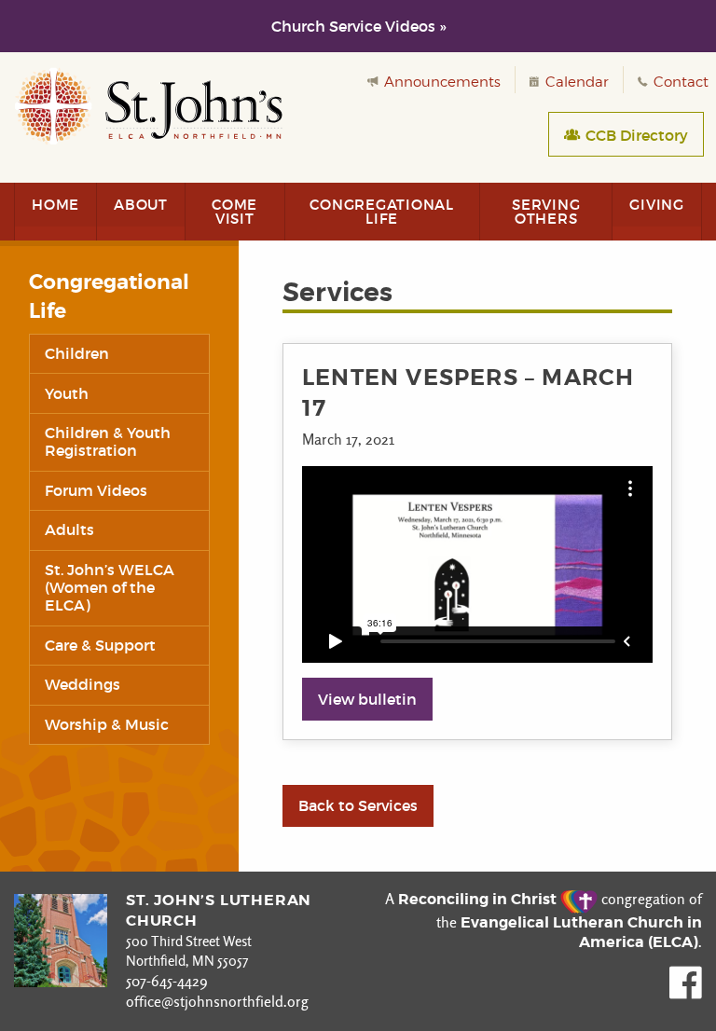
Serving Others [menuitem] (546, 211)
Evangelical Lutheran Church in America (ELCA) (581, 932)
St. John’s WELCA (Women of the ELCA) (109, 587)
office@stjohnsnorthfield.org (217, 1001)
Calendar (575, 82)
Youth (67, 393)
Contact (679, 82)
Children (77, 353)
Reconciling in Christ (479, 899)
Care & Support (100, 645)
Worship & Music (107, 724)
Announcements (440, 82)
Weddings (82, 684)
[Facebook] (685, 994)
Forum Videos (96, 490)
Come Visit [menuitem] (234, 211)
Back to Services (358, 805)
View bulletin (367, 699)
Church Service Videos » (358, 26)
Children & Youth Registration (108, 441)
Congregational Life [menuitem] (382, 211)
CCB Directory (635, 135)
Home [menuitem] (55, 204)
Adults (69, 529)
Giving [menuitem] (656, 204)
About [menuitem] (141, 204)
